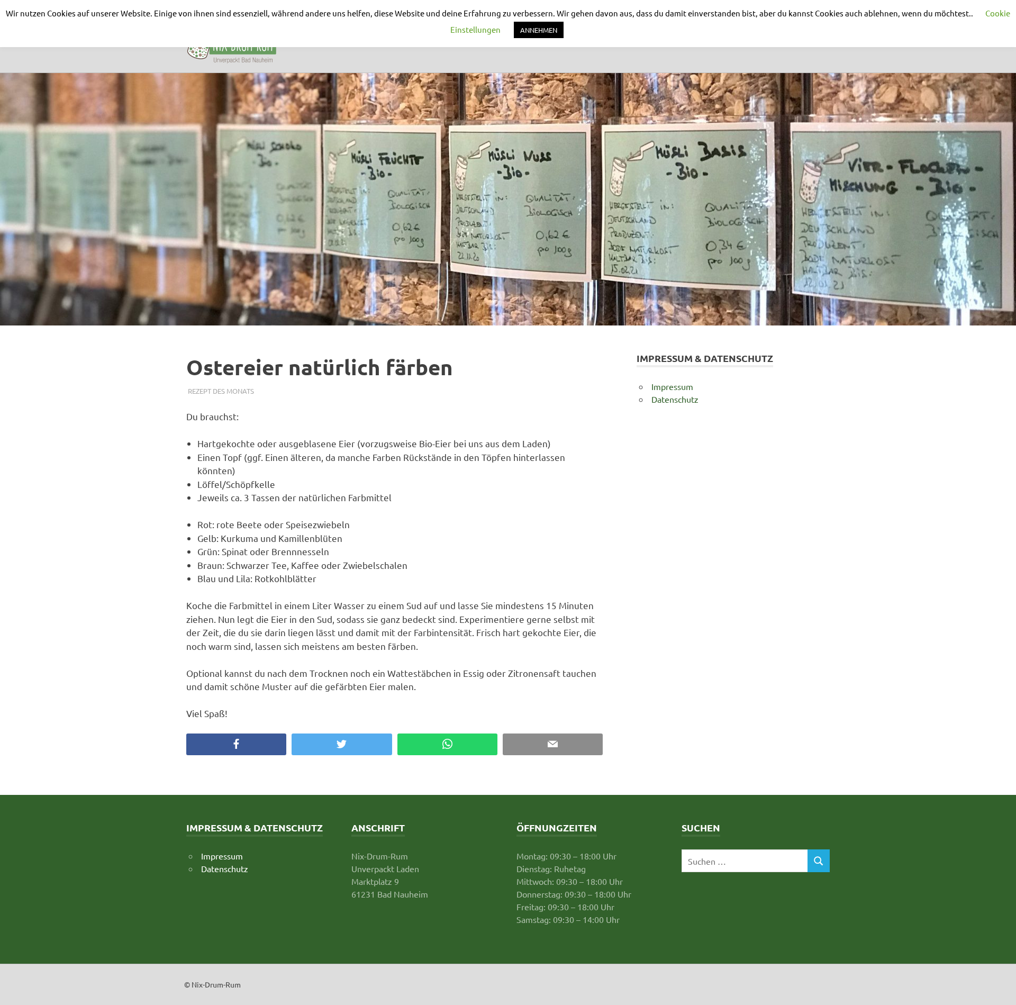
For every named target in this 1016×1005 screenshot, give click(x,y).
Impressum (672, 386)
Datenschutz (674, 399)
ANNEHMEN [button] (538, 29)
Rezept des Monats (221, 390)
